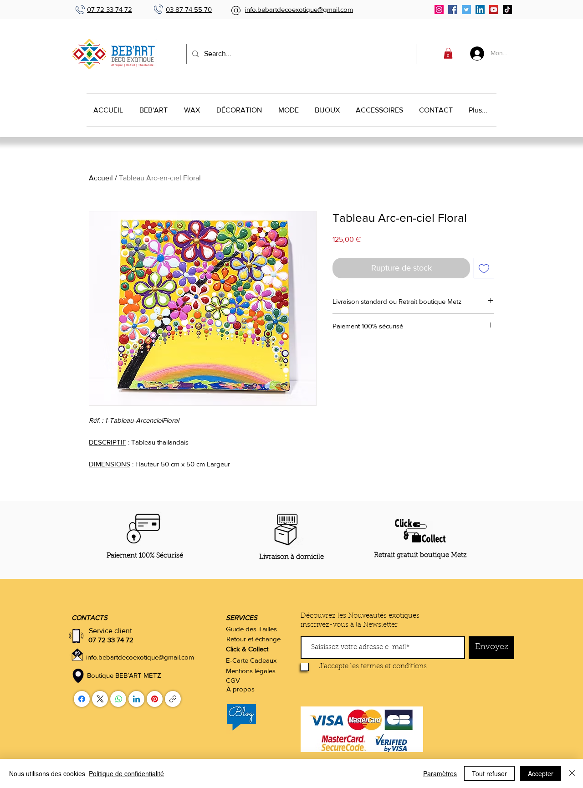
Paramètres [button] (440, 773)
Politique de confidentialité (126, 773)
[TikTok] (507, 9)
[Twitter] (466, 9)
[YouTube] (493, 9)
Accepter (540, 773)
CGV (233, 680)
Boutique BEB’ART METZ (124, 675)
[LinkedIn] (480, 9)
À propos (240, 689)
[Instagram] (439, 9)
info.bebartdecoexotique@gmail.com (299, 9)
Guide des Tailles (251, 629)
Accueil (101, 178)
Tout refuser (489, 773)
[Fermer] (572, 773)
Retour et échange (253, 639)
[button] (448, 53)
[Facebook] (452, 9)
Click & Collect (247, 649)
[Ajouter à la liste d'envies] (484, 268)
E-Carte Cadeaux (251, 660)
